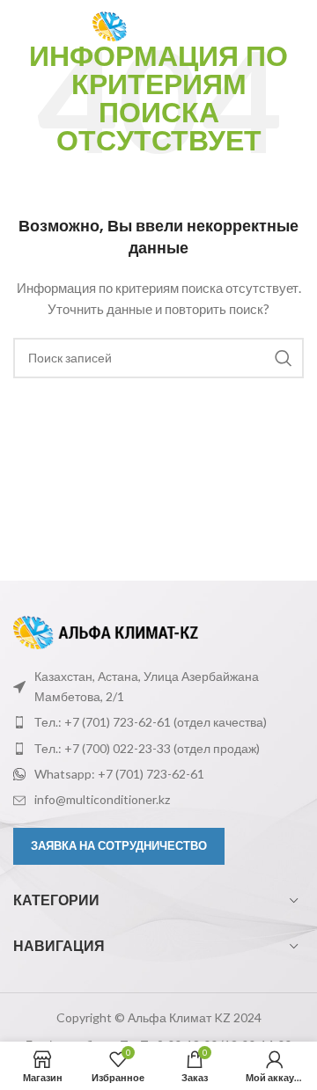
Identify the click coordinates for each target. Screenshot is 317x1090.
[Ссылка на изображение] (105, 631)
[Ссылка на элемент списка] (158, 722)
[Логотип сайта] (171, 25)
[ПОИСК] (283, 358)
